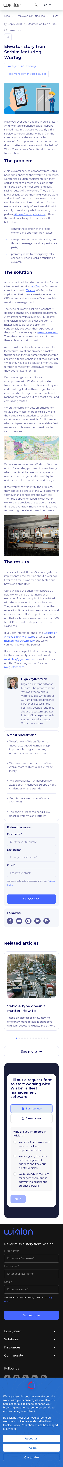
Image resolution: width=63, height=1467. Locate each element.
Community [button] (13, 1355)
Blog (7, 16)
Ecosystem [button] (12, 1331)
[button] (36, 5)
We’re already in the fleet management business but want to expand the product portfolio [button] (34, 1179)
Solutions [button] (11, 1339)
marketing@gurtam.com (19, 640)
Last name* (14, 849)
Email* (11, 865)
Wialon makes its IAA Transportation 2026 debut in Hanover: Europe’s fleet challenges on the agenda (32, 784)
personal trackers (47, 332)
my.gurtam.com (14, 667)
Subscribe (31, 899)
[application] (31, 1422)
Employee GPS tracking (30, 16)
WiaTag (35, 286)
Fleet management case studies (26, 73)
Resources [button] (12, 1347)
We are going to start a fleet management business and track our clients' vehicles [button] (33, 1162)
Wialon (30, 290)
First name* (14, 834)
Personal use (33, 1118)
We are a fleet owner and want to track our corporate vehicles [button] (34, 1146)
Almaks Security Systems (29, 214)
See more (29, 1052)
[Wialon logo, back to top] (31, 1231)
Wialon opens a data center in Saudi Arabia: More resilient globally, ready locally (31, 767)
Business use (34, 1108)
